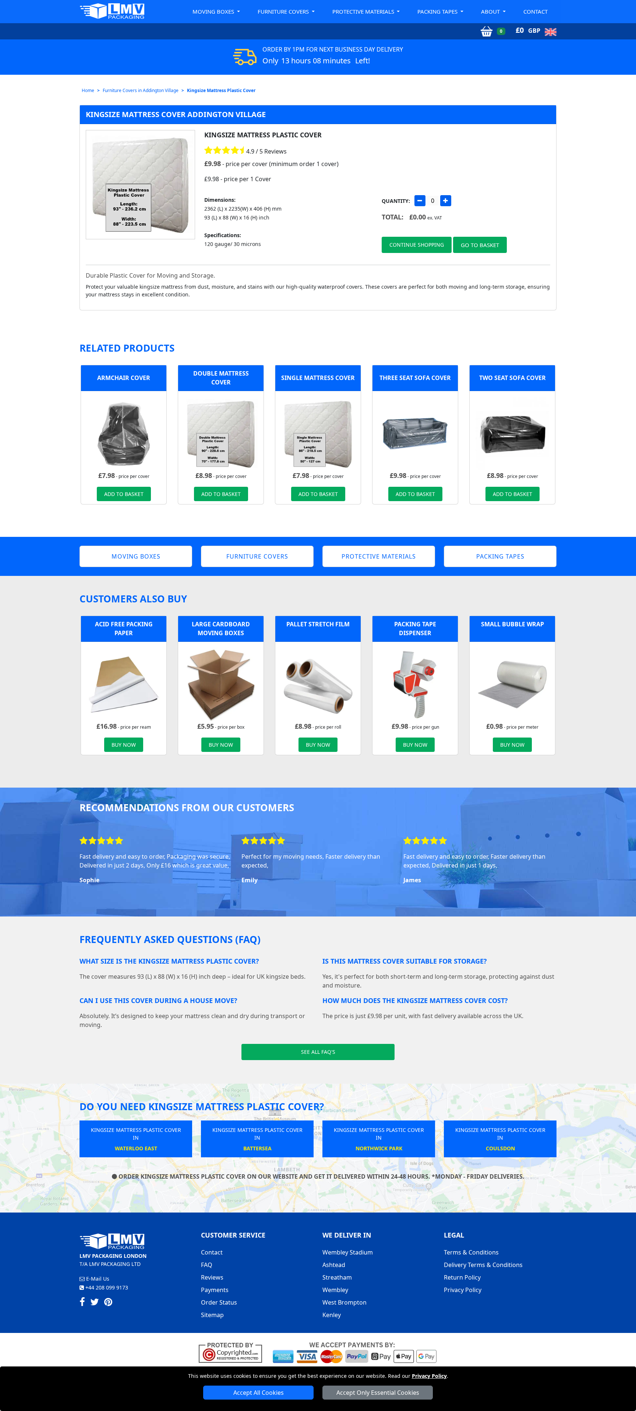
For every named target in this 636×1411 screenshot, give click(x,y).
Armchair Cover (123, 378)
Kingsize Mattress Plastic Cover (221, 90)
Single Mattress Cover (318, 378)
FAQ (206, 1265)
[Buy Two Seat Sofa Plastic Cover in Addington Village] (512, 433)
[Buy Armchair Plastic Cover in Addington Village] (123, 433)
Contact (535, 11)
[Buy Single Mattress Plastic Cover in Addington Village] (318, 433)
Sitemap (212, 1315)
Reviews (212, 1277)
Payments (215, 1290)
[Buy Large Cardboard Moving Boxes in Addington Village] (221, 684)
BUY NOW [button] (124, 744)
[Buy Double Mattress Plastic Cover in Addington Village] (221, 433)
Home (88, 90)
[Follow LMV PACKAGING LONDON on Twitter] (94, 1303)
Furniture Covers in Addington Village (141, 90)
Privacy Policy (429, 1375)
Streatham (337, 1277)
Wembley (335, 1290)
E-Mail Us (97, 1278)
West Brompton (344, 1302)
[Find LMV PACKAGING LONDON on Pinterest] (108, 1303)
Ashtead (333, 1265)
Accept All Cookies (258, 1393)
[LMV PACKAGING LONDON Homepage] (112, 11)
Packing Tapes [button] (438, 11)
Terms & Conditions (471, 1252)
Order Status (219, 1302)
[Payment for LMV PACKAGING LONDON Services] (354, 1352)
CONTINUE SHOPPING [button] (416, 244)
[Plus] (445, 200)
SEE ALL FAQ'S (318, 1051)
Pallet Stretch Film (318, 624)
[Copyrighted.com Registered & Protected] (233, 1352)
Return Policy (462, 1277)
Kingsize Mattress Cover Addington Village (176, 114)
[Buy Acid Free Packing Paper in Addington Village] (123, 684)
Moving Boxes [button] (214, 11)
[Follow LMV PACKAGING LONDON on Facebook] (82, 1303)
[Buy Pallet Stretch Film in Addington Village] (318, 684)
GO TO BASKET (480, 245)
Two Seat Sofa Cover (512, 378)
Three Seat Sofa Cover (415, 378)
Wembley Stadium (347, 1252)
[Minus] (419, 200)
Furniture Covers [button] (284, 11)
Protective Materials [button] (364, 11)
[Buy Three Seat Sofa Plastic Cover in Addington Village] (415, 433)
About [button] (491, 11)
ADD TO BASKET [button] (124, 493)
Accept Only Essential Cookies (377, 1393)
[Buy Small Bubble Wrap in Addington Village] (512, 684)
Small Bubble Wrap (512, 624)
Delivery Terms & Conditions (483, 1265)
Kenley (331, 1315)
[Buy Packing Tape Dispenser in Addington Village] (415, 684)
